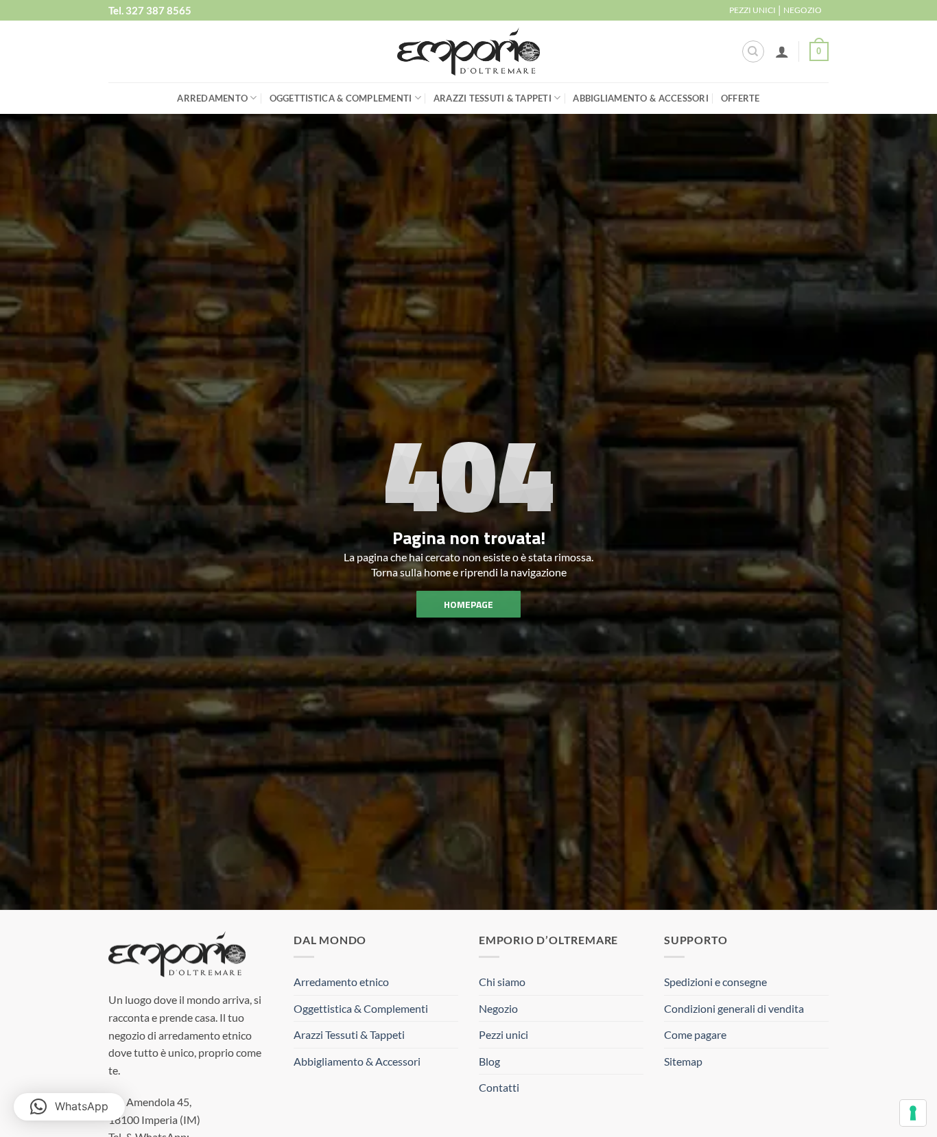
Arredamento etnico (341, 981)
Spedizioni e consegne (715, 981)
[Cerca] (753, 51)
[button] (782, 51)
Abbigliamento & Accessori (640, 98)
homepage (468, 603)
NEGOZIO (802, 10)
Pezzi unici (503, 1034)
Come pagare (695, 1034)
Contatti (499, 1087)
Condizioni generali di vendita (734, 1008)
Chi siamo (502, 981)
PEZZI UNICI (752, 10)
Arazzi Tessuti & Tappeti (492, 98)
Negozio (498, 1008)
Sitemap (683, 1061)
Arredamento (212, 98)
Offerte (740, 98)
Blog (489, 1061)
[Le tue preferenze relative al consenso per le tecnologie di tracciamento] (913, 1113)
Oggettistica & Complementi (341, 98)
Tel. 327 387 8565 (149, 10)
